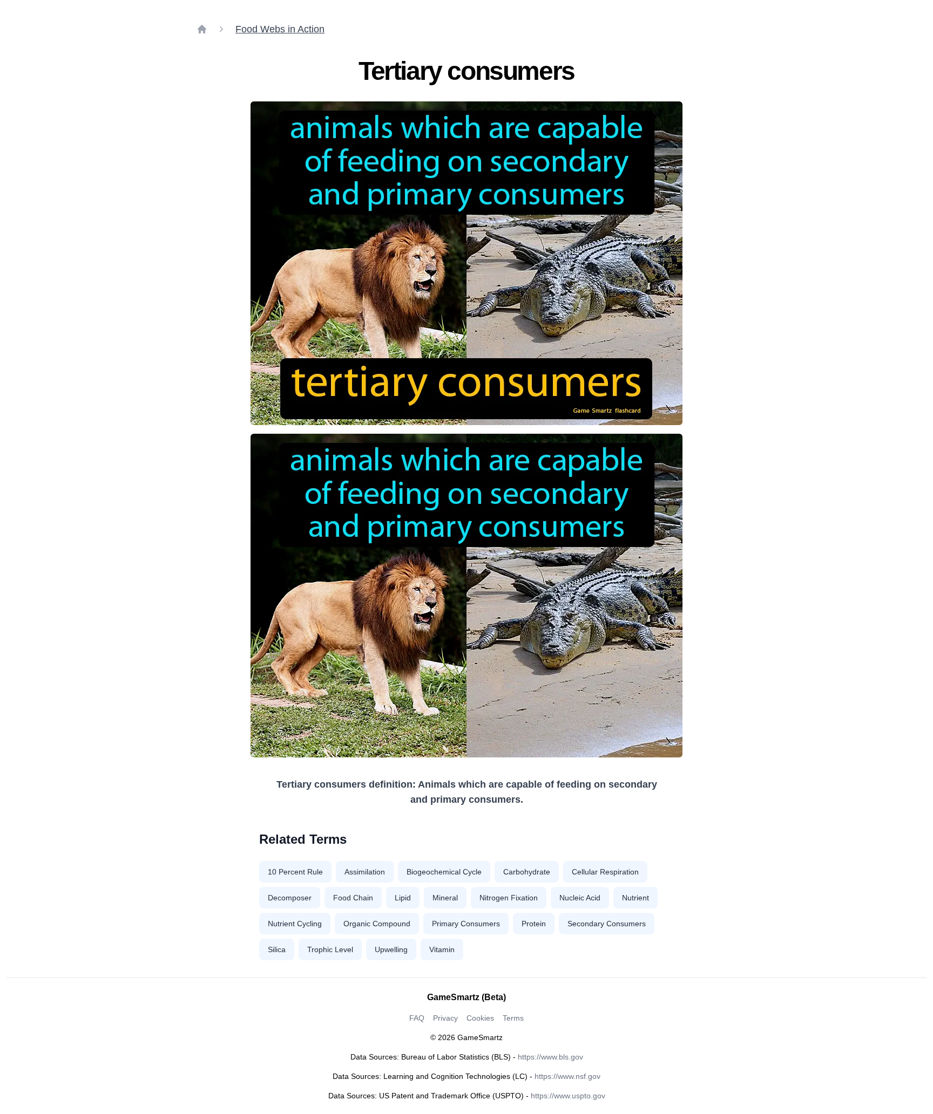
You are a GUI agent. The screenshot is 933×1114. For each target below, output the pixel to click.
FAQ (416, 1018)
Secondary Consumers (606, 923)
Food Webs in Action (279, 29)
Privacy (445, 1018)
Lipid (403, 897)
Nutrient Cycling (295, 923)
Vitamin (442, 949)
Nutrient (635, 897)
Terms (513, 1018)
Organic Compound (376, 923)
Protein (534, 923)
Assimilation (364, 871)
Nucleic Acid (579, 897)
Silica (277, 949)
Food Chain (353, 897)
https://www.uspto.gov (568, 1095)
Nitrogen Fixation (508, 897)
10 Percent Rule (295, 871)
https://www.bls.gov (550, 1057)
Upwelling (391, 949)
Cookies (480, 1018)
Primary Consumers (466, 923)
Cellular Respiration (605, 871)
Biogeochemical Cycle (444, 871)
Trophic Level (330, 949)
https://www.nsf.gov (567, 1076)
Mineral (445, 897)
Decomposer (290, 897)
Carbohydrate (526, 871)
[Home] (202, 29)
